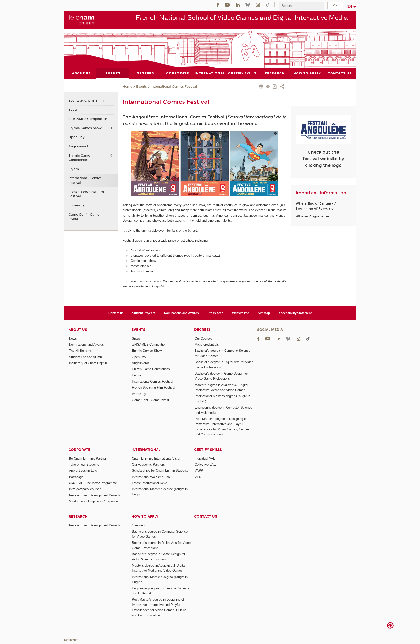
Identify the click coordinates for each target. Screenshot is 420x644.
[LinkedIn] (238, 4)
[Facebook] (218, 4)
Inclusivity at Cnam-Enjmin (88, 363)
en (349, 6)
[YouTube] (227, 4)
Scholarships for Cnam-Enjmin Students (160, 470)
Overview (138, 525)
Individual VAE (205, 458)
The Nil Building (80, 350)
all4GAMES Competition (88, 119)
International (145, 450)
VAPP (199, 470)
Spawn (74, 110)
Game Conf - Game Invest (84, 217)
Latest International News (150, 483)
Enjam (74, 169)
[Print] (261, 87)
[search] (301, 6)
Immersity (77, 205)
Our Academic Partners (148, 464)
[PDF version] (275, 87)
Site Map (264, 313)
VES (198, 477)
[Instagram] (258, 4)
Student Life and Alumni (86, 357)
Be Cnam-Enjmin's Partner (87, 458)
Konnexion (71, 639)
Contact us (115, 313)
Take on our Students (84, 464)
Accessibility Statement (295, 313)
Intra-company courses (85, 489)
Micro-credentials (207, 344)
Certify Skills (208, 450)
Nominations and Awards (181, 313)
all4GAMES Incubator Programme (93, 483)
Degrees (202, 330)
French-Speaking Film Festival (86, 194)
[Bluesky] (247, 4)
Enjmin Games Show (85, 128)
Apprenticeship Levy (83, 470)
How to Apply (144, 516)
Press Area (215, 313)
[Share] (282, 87)
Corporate (79, 450)
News (73, 338)
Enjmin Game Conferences (79, 158)
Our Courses (203, 338)
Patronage (76, 477)
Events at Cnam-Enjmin (87, 101)
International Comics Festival (174, 87)
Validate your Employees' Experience (95, 501)
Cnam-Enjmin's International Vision (156, 458)
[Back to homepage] (82, 19)
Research (78, 516)
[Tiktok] (267, 4)
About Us (78, 330)
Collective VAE (205, 464)
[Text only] (268, 87)
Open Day (76, 137)
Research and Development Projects (95, 495)
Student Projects (143, 313)
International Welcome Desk (152, 477)
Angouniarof (78, 146)
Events (141, 87)
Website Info (240, 313)
